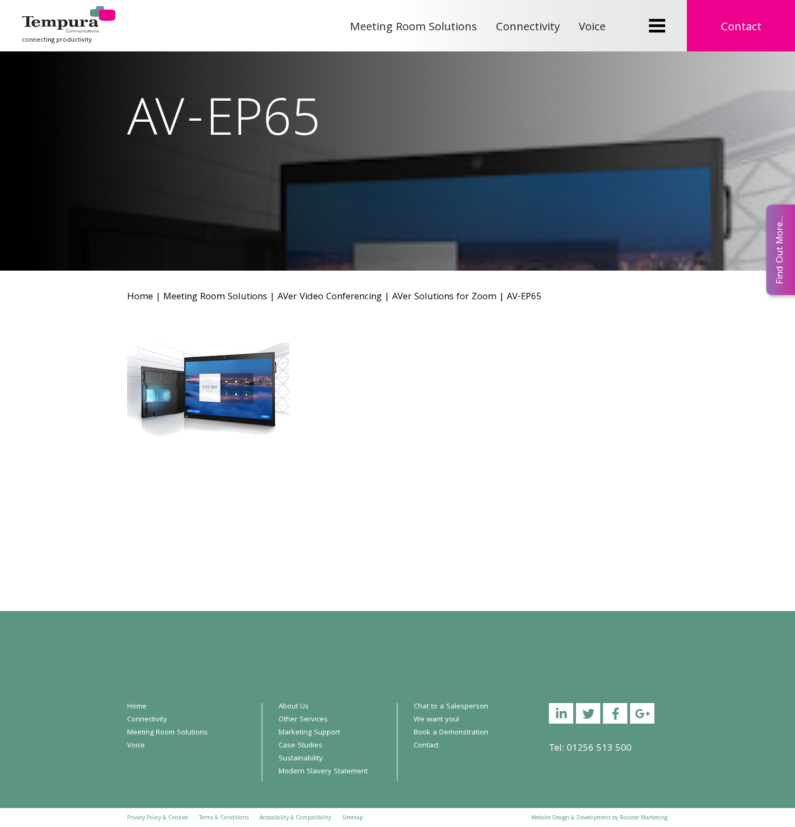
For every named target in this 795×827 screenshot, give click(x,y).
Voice (592, 27)
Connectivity (528, 27)
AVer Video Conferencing (329, 297)
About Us (294, 707)
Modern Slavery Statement (323, 772)
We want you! (436, 720)
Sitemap (352, 818)
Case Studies (300, 746)
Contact (741, 27)
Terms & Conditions (224, 818)
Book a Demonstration (451, 733)
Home (140, 297)
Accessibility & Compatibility (295, 818)
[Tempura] (69, 13)
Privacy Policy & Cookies (157, 818)
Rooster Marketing (643, 818)
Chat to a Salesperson (451, 707)
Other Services (303, 720)
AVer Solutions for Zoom (444, 297)
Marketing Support (309, 733)
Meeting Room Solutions (413, 27)
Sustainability (301, 759)
